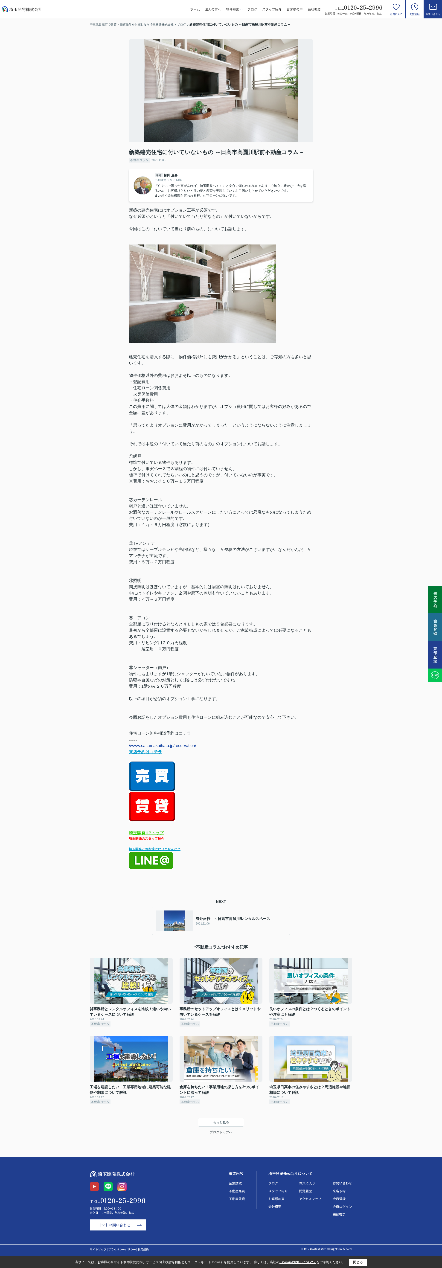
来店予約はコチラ (145, 752)
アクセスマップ (310, 1198)
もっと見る (221, 1122)
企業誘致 (235, 1183)
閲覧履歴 (415, 14)
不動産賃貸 (237, 1198)
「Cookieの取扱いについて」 (297, 1262)
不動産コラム (139, 160)
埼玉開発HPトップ (146, 833)
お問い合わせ (433, 14)
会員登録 (339, 1198)
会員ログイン (342, 1206)
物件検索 (232, 9)
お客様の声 (295, 9)
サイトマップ (98, 1249)
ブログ (252, 9)
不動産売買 (237, 1191)
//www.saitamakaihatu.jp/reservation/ (162, 745)
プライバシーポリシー (122, 1249)
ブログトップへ (221, 1132)
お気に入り (396, 14)
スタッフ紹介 (272, 9)
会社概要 (314, 9)
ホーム (195, 9)
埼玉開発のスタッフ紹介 (146, 838)
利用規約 (143, 1249)
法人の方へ (213, 9)
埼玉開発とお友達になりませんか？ (154, 849)
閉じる (358, 1262)
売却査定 (339, 1214)
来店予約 (339, 1191)
